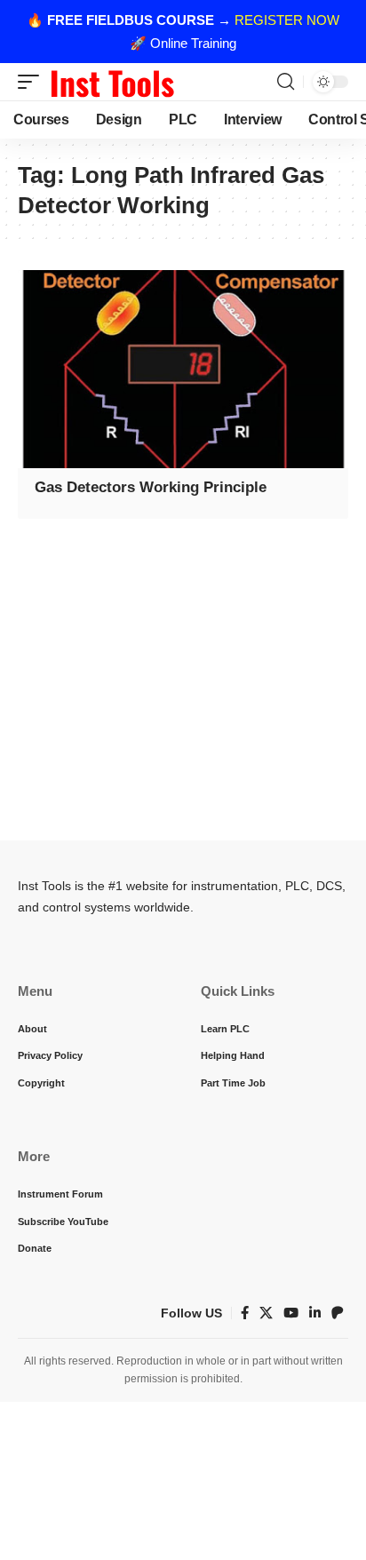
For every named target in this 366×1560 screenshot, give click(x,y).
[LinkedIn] (315, 1313)
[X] (266, 1313)
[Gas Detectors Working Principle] (183, 369)
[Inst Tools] (112, 81)
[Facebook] (244, 1313)
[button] (33, 81)
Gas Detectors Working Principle (151, 487)
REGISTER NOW (287, 20)
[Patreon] (337, 1313)
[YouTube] (291, 1313)
